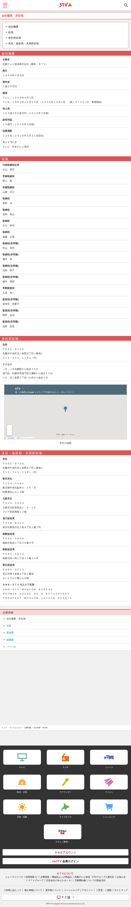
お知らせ (121, 876)
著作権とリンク (53, 890)
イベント (109, 792)
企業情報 (8, 612)
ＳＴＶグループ (36, 880)
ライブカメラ (65, 817)
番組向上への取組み (62, 876)
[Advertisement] (65, 662)
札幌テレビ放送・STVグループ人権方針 (94, 876)
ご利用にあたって (12, 890)
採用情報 (30, 876)
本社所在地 (14, 37)
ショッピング (109, 817)
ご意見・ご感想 (104, 890)
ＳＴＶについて (15, 728)
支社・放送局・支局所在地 (23, 43)
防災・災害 (22, 792)
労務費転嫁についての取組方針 (90, 880)
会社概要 (13, 26)
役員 (10, 32)
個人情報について (33, 890)
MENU (5, 5)
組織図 (10, 639)
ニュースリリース (14, 876)
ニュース (109, 767)
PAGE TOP (125, 884)
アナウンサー (65, 792)
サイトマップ (121, 890)
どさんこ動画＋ (62, 841)
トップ (4, 728)
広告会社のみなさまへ (57, 880)
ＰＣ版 (65, 897)
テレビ (22, 767)
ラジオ (65, 767)
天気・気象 (22, 817)
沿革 (8, 625)
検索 (126, 5)
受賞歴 (10, 632)
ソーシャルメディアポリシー (78, 890)
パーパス (11, 646)
